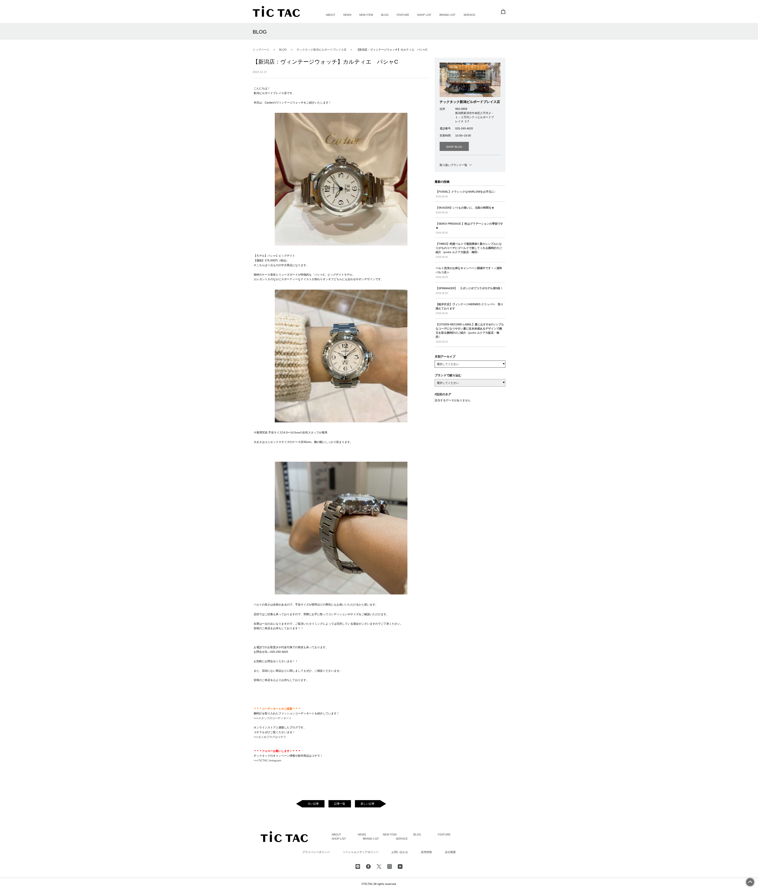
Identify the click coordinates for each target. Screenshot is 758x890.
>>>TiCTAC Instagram (267, 760)
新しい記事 (367, 803)
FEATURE (403, 14)
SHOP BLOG (454, 146)
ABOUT (330, 14)
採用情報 (426, 852)
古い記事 (313, 803)
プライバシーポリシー (316, 852)
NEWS (347, 14)
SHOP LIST (424, 14)
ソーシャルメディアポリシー (361, 852)
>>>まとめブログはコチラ (270, 736)
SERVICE (469, 14)
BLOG (385, 14)
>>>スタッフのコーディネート (273, 718)
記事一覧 (339, 803)
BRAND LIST (447, 14)
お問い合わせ (399, 852)
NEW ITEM (366, 14)
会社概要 (450, 852)
